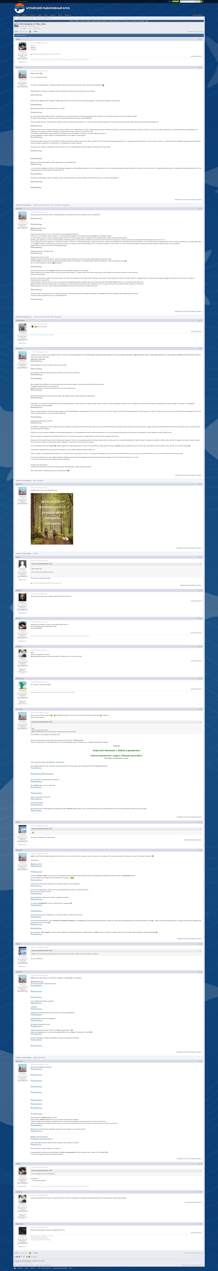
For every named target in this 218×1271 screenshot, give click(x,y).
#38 (200, 1163)
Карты (147, 21)
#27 (200, 557)
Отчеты (32, 15)
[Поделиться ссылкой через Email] (31, 1256)
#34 (200, 850)
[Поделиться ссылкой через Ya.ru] (21, 1256)
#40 (200, 1224)
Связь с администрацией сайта (44, 1268)
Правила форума (185, 1265)
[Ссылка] (36, 768)
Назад (16, 31)
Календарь (141, 21)
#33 (200, 822)
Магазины (67, 15)
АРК (15, 1265)
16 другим (193, 1158)
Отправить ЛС (23, 58)
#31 (200, 678)
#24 (200, 320)
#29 (200, 618)
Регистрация (175, 1)
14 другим (193, 1052)
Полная (26, 1268)
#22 (200, 67)
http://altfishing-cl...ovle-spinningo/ (55, 762)
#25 (200, 348)
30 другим (193, 311)
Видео (39, 15)
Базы (59, 15)
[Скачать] (35, 1256)
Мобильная (32, 1268)
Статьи (122, 21)
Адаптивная (19, 1268)
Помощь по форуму (74, 21)
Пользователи (134, 21)
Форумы (24, 15)
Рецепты (127, 21)
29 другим (193, 199)
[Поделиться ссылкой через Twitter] (24, 1256)
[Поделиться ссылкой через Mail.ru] (17, 1256)
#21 (200, 39)
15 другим (193, 548)
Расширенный (203, 1)
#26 (200, 484)
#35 (200, 943)
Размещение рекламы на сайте (60, 1268)
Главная (17, 15)
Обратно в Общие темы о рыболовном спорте (194, 1252)
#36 (200, 972)
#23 (200, 208)
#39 (200, 1192)
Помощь (71, 1268)
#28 (200, 590)
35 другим (193, 475)
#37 (200, 1061)
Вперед (36, 31)
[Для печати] (33, 1256)
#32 (200, 709)
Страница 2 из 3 (23, 31)
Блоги (45, 15)
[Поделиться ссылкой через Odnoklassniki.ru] (14, 1256)
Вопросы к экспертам (113, 21)
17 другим (193, 816)
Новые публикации (197, 15)
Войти (170, 1)
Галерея (52, 15)
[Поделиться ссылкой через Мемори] (27, 1256)
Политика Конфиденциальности (197, 1265)
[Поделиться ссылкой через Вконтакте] (19, 1256)
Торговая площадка (85, 21)
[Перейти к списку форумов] (19, 8)
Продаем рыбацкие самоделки (99, 21)
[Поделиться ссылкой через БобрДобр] (29, 1256)
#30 (200, 646)
